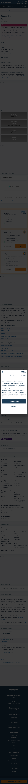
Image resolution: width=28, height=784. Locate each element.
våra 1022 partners (10, 383)
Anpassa (13, 406)
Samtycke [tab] (4, 375)
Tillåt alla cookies (14, 401)
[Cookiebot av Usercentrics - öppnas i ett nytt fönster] (20, 372)
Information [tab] (12, 375)
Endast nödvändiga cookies (14, 411)
